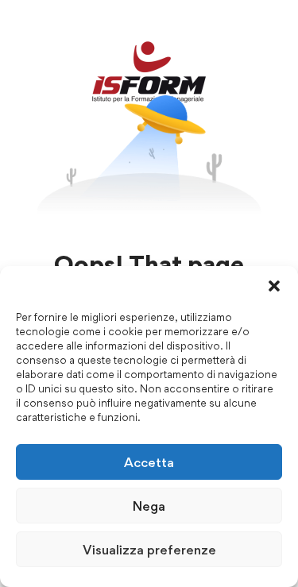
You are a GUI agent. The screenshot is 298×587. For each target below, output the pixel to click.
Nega (149, 506)
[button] (274, 286)
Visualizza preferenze (149, 550)
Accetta (149, 462)
